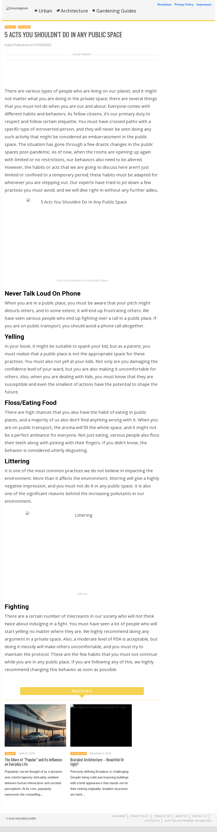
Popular (10, 27)
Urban (45, 10)
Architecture (74, 10)
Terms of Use (162, 816)
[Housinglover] (17, 8)
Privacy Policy (184, 4)
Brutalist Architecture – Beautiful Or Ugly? (97, 762)
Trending (24, 27)
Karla (9, 45)
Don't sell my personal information (188, 820)
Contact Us (199, 816)
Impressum (204, 4)
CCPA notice (152, 820)
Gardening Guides (116, 10)
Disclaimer (164, 4)
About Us (181, 816)
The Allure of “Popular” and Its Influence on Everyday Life (33, 762)
